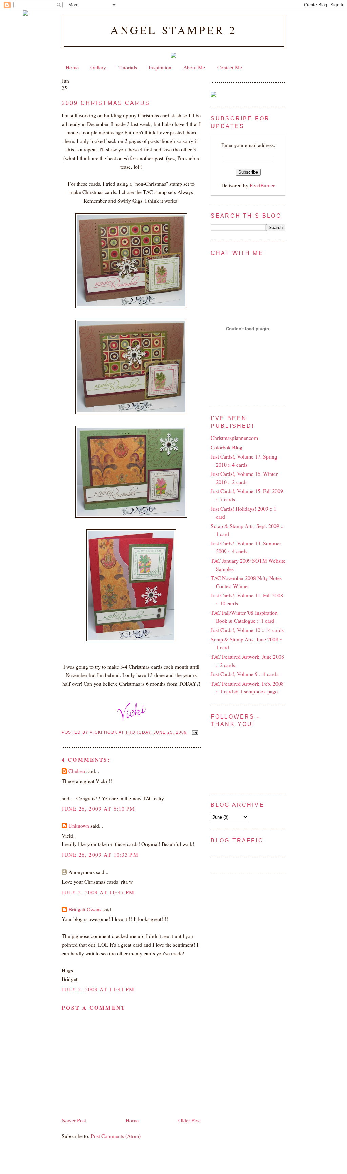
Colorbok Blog (226, 447)
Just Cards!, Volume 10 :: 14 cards (247, 629)
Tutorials (127, 67)
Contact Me (229, 67)
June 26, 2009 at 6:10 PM (98, 808)
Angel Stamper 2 (173, 30)
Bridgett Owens (84, 909)
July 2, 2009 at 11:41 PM (98, 989)
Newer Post (74, 1120)
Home (72, 67)
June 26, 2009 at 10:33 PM (100, 854)
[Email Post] (193, 732)
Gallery (98, 67)
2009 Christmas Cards (106, 103)
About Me (194, 67)
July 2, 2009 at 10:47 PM (98, 892)
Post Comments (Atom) (116, 1135)
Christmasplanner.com (234, 437)
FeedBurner (262, 185)
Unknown (78, 825)
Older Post (189, 1120)
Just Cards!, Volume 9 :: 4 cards (244, 673)
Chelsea (76, 771)
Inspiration (160, 67)
